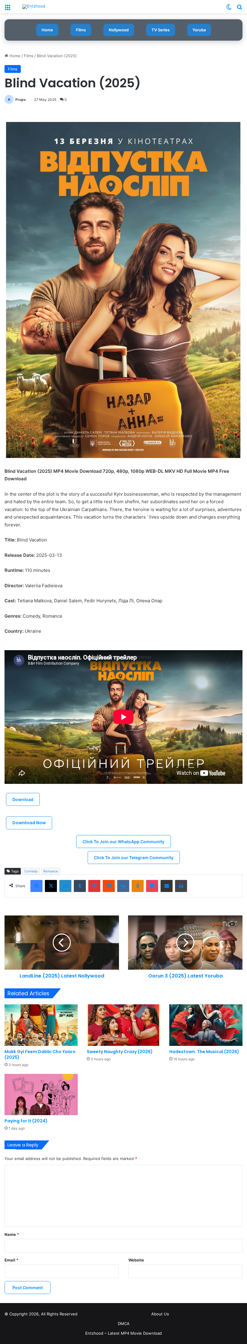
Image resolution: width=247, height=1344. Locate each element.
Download (22, 799)
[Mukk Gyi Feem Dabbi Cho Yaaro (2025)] (41, 1025)
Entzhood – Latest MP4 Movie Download (123, 1333)
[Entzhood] (33, 6)
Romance (50, 871)
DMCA (124, 1323)
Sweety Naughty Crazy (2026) (120, 1052)
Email (11, 1260)
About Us (160, 1313)
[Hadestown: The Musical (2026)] (205, 1025)
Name (12, 1234)
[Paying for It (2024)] (41, 1094)
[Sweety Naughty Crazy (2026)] (123, 1025)
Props (20, 99)
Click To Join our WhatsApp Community (123, 841)
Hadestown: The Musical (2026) (204, 1052)
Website (136, 1260)
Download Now (29, 823)
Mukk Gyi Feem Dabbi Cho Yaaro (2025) (40, 1054)
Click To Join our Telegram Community (134, 857)
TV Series (161, 29)
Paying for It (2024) (26, 1121)
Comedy (31, 871)
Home (47, 29)
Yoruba (199, 29)
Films (81, 29)
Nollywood (119, 29)
